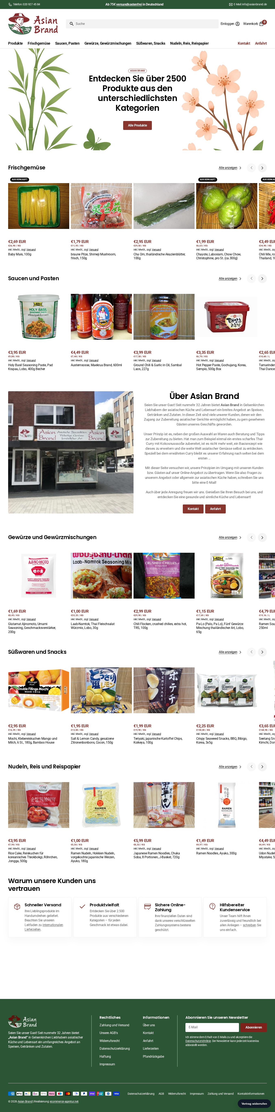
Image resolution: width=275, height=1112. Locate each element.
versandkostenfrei (129, 4)
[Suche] (70, 23)
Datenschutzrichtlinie (198, 1041)
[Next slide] (262, 167)
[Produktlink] (38, 216)
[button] (230, 23)
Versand (31, 249)
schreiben (249, 925)
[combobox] (146, 23)
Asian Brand (25, 1101)
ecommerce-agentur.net (64, 1101)
